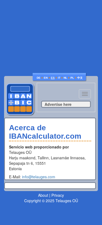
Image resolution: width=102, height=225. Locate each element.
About (43, 195)
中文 (80, 77)
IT (59, 77)
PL (72, 77)
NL (65, 77)
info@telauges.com (38, 176)
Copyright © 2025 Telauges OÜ (51, 200)
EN (46, 77)
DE (39, 77)
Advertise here (58, 104)
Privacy (57, 195)
